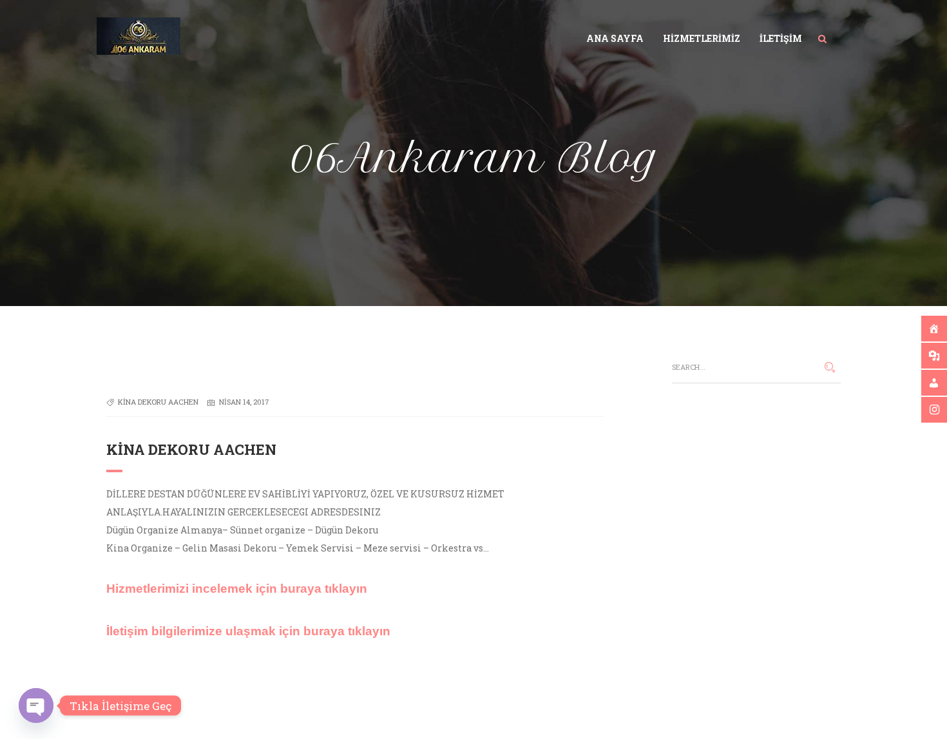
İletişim (781, 38)
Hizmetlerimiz (701, 38)
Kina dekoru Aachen (158, 402)
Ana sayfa (615, 38)
